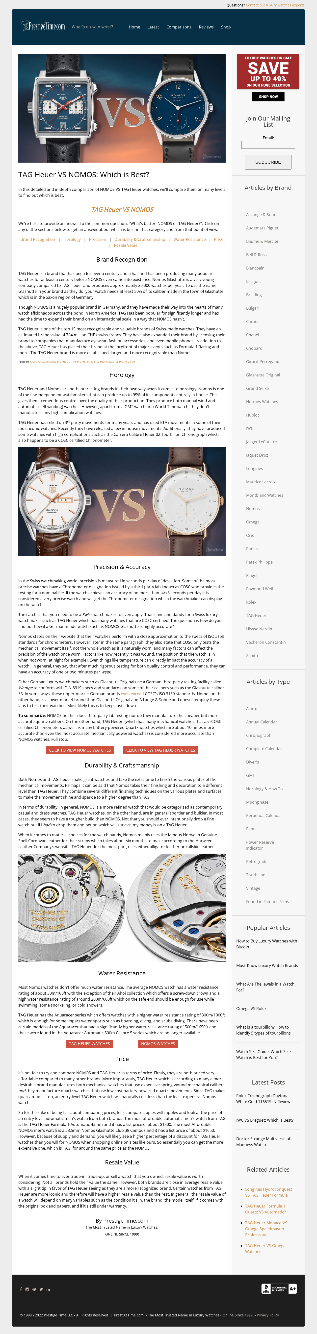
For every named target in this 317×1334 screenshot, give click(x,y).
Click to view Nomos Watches (80, 750)
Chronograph (258, 735)
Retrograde (256, 861)
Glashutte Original (263, 375)
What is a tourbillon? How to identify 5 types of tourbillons (263, 1030)
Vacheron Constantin (266, 642)
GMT (250, 775)
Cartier (252, 321)
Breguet (253, 281)
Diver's (252, 762)
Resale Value (125, 245)
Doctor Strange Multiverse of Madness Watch (263, 1141)
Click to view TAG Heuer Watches (160, 750)
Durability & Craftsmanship (139, 239)
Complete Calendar (264, 748)
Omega (253, 522)
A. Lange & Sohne (262, 214)
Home (134, 27)
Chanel (252, 335)
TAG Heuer (256, 615)
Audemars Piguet (262, 228)
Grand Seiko (257, 388)
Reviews (206, 27)
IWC (249, 428)
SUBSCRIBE (268, 162)
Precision (97, 239)
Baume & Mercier (262, 241)
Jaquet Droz (257, 455)
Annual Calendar (261, 722)
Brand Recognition (38, 239)
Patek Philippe (259, 562)
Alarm (251, 708)
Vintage (253, 888)
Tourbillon (255, 875)
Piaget (252, 575)
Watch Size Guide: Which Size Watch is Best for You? (263, 1054)
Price (218, 239)
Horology (72, 239)
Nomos (253, 508)
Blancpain (255, 268)
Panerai (253, 548)
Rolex (251, 602)
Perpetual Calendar (264, 815)
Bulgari (252, 308)
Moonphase (257, 802)
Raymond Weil (259, 589)
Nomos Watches (158, 1043)
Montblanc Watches (264, 495)
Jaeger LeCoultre (261, 442)
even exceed (132, 693)
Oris (250, 535)
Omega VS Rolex (251, 1008)
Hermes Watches (262, 401)
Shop (226, 27)
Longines (254, 468)
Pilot (250, 829)
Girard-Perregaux (262, 361)
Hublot (252, 415)
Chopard (254, 348)
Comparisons (178, 27)
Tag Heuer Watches (89, 1043)
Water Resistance (189, 239)
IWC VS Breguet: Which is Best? (264, 1120)
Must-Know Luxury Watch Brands (267, 965)
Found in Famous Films (267, 901)
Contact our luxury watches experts (275, 5)
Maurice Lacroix (261, 482)
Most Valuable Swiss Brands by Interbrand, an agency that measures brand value (82, 361)
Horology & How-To (264, 788)
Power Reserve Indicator (260, 845)
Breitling (254, 294)
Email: (268, 138)
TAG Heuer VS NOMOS (122, 209)
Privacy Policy (268, 1315)
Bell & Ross (256, 254)
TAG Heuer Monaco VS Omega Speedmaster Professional (266, 1228)
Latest (153, 27)
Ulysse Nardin (259, 629)
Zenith (252, 655)
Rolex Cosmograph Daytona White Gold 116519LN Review (263, 1098)
